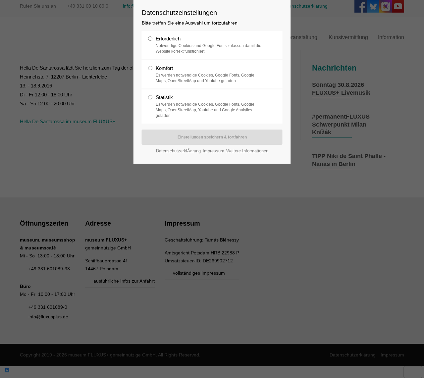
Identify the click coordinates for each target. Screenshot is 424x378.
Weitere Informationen (247, 150)
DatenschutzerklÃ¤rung (178, 150)
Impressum (213, 150)
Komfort (205, 74)
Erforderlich (208, 45)
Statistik (205, 106)
